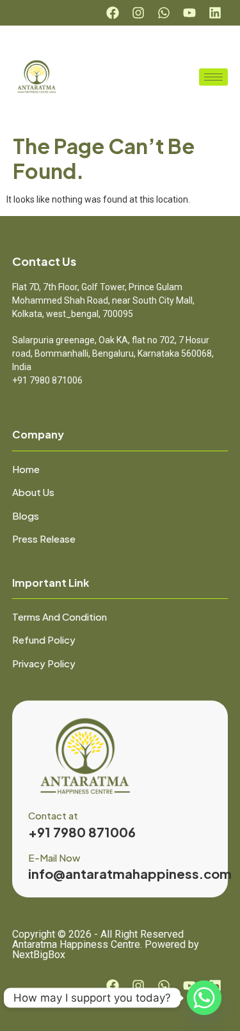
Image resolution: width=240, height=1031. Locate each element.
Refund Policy (44, 639)
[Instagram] (138, 13)
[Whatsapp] (164, 13)
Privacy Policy (44, 663)
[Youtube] (189, 13)
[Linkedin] (215, 13)
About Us (33, 492)
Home (26, 469)
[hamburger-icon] (213, 77)
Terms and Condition (59, 616)
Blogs (25, 515)
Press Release (44, 538)
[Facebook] (112, 13)
